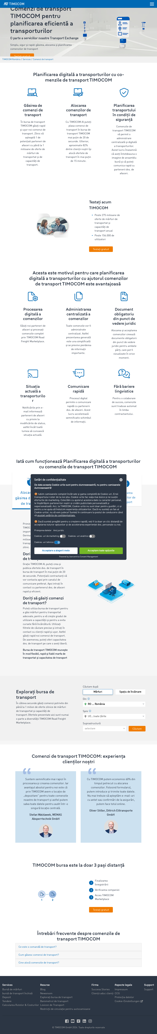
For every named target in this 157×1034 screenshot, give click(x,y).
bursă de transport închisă (17, 993)
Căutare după (90, 687)
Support (148, 989)
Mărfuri (98, 692)
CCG (117, 993)
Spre (85, 711)
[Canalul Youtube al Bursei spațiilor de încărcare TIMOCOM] (73, 1021)
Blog (42, 989)
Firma (95, 985)
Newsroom (46, 993)
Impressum (121, 989)
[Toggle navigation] (152, 4)
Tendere (6, 1001)
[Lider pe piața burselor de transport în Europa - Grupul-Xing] (79, 1021)
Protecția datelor (124, 997)
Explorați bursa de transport (56, 997)
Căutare (137, 729)
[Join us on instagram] (90, 1021)
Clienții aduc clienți (102, 993)
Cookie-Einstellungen (127, 1001)
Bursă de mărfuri (12, 989)
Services (7, 985)
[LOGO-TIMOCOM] (14, 4)
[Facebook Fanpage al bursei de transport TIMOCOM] (67, 1021)
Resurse (45, 985)
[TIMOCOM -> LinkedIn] (85, 1021)
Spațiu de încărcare (130, 692)
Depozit (6, 997)
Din (85, 699)
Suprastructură (92, 723)
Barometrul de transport (54, 1001)
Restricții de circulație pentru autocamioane (65, 1009)
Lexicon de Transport (52, 1005)
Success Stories (101, 989)
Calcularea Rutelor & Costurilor (20, 1005)
